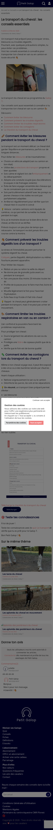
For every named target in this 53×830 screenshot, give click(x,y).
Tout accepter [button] (36, 423)
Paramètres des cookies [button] (16, 423)
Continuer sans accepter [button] (41, 400)
